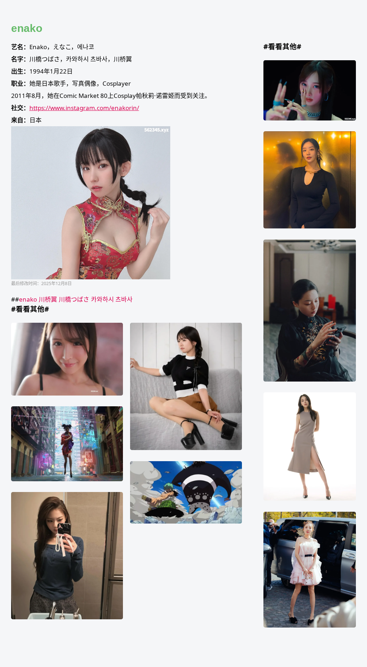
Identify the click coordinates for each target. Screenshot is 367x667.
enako (28, 299)
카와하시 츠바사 (112, 299)
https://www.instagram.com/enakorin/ (84, 108)
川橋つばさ (74, 299)
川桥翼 (48, 299)
